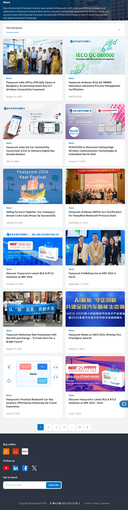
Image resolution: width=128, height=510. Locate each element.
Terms (88, 503)
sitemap (105, 503)
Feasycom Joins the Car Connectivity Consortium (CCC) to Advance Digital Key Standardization (30, 151)
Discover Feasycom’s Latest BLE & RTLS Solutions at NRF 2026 (30, 275)
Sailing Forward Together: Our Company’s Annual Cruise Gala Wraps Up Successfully (31, 213)
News (9, 78)
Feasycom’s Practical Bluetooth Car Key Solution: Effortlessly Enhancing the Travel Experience (31, 403)
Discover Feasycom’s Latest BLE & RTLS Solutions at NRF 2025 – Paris (92, 401)
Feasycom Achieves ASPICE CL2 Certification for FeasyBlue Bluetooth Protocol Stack (95, 213)
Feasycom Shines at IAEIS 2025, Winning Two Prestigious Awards (95, 336)
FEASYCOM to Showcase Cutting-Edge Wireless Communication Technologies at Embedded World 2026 (93, 151)
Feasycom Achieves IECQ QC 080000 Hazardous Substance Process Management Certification (94, 86)
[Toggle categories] (119, 29)
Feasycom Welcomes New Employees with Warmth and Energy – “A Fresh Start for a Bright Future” (31, 338)
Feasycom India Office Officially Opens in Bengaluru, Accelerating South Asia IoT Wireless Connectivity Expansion (30, 86)
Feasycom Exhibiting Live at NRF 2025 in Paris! (92, 275)
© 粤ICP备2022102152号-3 (65, 503)
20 (79, 427)
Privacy (96, 503)
